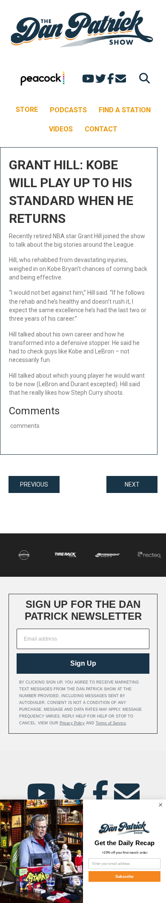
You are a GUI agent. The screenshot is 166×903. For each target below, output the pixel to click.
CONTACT (101, 129)
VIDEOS (61, 129)
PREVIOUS (34, 484)
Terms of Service (111, 723)
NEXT (132, 484)
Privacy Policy (72, 723)
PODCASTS (68, 110)
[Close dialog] (161, 805)
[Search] (142, 78)
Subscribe (124, 876)
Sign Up (83, 663)
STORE (27, 109)
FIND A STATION (125, 110)
